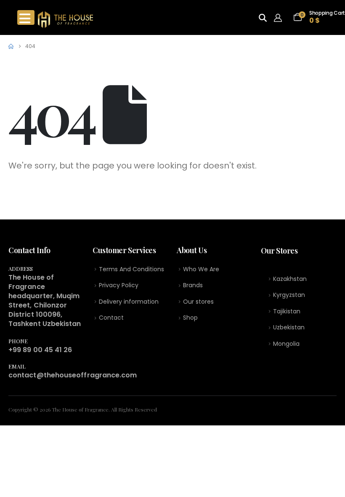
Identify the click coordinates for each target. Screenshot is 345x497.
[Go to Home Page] (10, 46)
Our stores (198, 301)
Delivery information (129, 301)
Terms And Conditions (131, 269)
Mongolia (286, 343)
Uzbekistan (289, 327)
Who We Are (201, 269)
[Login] (280, 18)
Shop (190, 317)
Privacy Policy (118, 285)
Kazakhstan (290, 279)
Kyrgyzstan (289, 295)
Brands (193, 285)
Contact (111, 317)
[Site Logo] (65, 19)
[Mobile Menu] (25, 17)
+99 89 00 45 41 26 (40, 350)
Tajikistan (286, 311)
